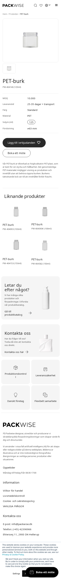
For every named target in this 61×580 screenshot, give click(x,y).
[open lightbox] (9, 68)
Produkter (13, 14)
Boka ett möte (17, 153)
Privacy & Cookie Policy (13, 554)
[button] (55, 5)
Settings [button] (16, 573)
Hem (5, 14)
